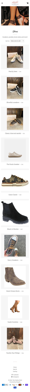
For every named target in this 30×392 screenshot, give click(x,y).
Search (15, 369)
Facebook (15, 374)
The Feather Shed (17, 380)
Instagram (16, 377)
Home (15, 367)
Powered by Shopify (15, 382)
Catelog (15, 371)
